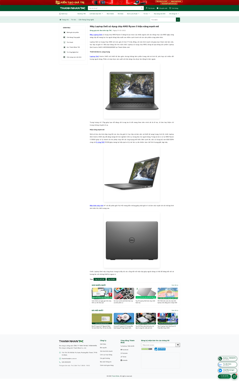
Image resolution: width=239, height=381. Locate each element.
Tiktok (124, 356)
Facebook (125, 349)
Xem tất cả (175, 285)
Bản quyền (103, 347)
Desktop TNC (82, 13)
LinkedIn (124, 360)
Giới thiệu (103, 344)
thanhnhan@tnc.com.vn (69, 358)
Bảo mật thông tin (105, 362)
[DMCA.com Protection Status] (146, 349)
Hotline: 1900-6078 (128, 346)
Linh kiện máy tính (95, 13)
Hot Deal (120, 13)
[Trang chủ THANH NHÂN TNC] (72, 8)
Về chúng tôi (173, 13)
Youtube (125, 353)
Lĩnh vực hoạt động (106, 354)
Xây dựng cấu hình (159, 13)
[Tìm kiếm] (178, 20)
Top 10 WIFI (111, 279)
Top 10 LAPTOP (99, 279)
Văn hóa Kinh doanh (106, 351)
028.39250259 (66, 362)
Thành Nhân (115, 376)
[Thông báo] (160, 349)
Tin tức (145, 13)
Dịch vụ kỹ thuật (132, 13)
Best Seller (110, 13)
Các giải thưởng (105, 358)
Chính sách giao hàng (107, 365)
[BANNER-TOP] (119, 2)
